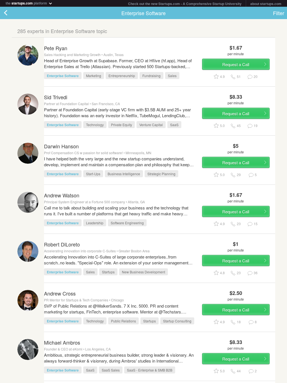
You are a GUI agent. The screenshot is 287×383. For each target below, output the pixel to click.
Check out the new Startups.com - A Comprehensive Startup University (185, 3)
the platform (27, 3)
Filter (278, 13)
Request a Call (235, 64)
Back (11, 13)
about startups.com (265, 3)
